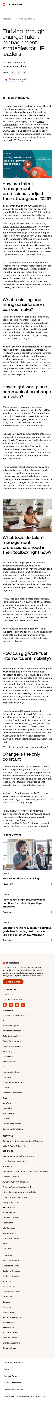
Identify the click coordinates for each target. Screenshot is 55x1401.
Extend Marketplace (12, 1129)
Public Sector (9, 1212)
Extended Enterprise (12, 1082)
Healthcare (8, 1223)
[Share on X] (24, 73)
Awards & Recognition (13, 1317)
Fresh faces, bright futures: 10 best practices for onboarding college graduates (26, 894)
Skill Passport (9, 1113)
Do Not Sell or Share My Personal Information (25, 1396)
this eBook (19, 820)
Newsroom (8, 1297)
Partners (7, 1307)
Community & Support (13, 999)
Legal (6, 1369)
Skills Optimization (11, 1036)
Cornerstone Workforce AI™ (15, 1015)
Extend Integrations (12, 1123)
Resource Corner (10, 1332)
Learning (7, 1077)
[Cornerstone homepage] (27, 963)
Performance (9, 1061)
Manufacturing (9, 1233)
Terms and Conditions (14, 1389)
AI (3, 1020)
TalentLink (7, 1108)
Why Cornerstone (11, 1260)
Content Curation (11, 1176)
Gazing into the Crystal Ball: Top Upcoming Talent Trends (25, 129)
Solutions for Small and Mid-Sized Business (23, 1141)
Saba (5, 1098)
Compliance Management (15, 1161)
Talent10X (8, 127)
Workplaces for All (11, 1202)
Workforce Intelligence (13, 1031)
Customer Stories (11, 1276)
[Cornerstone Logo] (12, 4)
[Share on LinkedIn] (19, 73)
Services (6, 1118)
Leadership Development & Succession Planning (25, 1171)
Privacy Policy (10, 1376)
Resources (7, 19)
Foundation (8, 1286)
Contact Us (8, 994)
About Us (7, 1281)
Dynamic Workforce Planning (16, 1182)
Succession (8, 1056)
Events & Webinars (11, 1343)
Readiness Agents (11, 1025)
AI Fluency (7, 1166)
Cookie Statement (12, 1383)
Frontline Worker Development (17, 1187)
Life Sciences (9, 1228)
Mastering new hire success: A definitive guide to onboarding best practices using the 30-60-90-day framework (27, 923)
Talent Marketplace (12, 1046)
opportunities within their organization (23, 254)
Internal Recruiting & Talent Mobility (19, 1192)
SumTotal (7, 1103)
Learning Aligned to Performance (18, 1156)
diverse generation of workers (35, 368)
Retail (5, 1243)
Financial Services (11, 1217)
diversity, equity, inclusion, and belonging (24, 225)
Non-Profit (7, 1248)
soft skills (8, 356)
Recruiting (7, 1051)
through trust (40, 476)
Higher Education (11, 1238)
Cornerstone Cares (11, 1291)
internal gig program (26, 681)
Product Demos (10, 1337)
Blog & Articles (9, 1348)
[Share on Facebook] (13, 73)
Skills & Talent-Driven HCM (15, 1146)
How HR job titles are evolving (18, 838)
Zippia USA (44, 410)
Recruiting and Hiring (25, 19)
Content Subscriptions (13, 1092)
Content (6, 1087)
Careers (6, 1302)
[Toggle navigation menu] (48, 4)
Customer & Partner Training (16, 1197)
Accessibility (8, 1322)
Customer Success (11, 1271)
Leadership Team (11, 1266)
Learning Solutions (11, 1072)
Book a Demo (13, 981)
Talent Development (12, 1041)
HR (4, 1067)
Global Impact (9, 1312)
